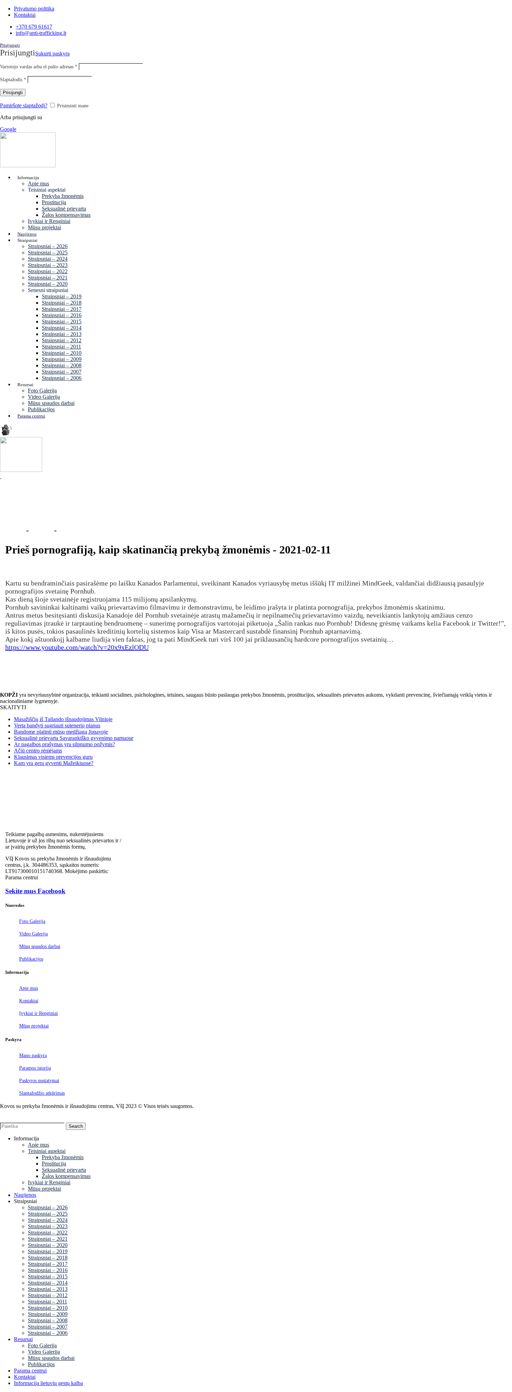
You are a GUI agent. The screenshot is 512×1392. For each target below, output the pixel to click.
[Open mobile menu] (0, 476)
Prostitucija (54, 202)
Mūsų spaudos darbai (51, 403)
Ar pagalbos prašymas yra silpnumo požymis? (64, 744)
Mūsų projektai (44, 227)
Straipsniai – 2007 (62, 372)
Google (8, 129)
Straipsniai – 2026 (48, 246)
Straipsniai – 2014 (62, 328)
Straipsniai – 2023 (48, 265)
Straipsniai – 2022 (48, 271)
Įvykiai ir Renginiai (49, 221)
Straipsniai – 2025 (48, 252)
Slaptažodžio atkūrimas (42, 1093)
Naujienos (41, 531)
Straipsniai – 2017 (62, 309)
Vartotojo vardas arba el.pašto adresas (38, 66)
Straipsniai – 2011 (61, 347)
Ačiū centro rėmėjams (38, 751)
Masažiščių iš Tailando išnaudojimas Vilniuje (63, 719)
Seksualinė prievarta (64, 209)
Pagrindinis (12, 531)
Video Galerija (44, 397)
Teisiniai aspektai (46, 1151)
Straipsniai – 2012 (62, 340)
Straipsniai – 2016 (62, 315)
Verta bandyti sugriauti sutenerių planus (57, 725)
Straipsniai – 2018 (62, 303)
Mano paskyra (33, 1055)
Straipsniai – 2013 (62, 334)
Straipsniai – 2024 (48, 259)
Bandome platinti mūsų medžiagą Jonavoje (61, 732)
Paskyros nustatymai (39, 1080)
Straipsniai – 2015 (62, 321)
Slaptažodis (13, 79)
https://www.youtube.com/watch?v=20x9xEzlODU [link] (77, 647)
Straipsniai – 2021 (48, 278)
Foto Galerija (42, 390)
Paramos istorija (35, 1068)
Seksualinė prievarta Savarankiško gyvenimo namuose (73, 738)
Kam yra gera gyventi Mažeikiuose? (53, 763)
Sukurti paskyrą (52, 53)
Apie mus (38, 183)
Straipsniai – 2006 (62, 378)
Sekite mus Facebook (35, 891)
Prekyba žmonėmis (63, 196)
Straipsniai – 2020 (48, 284)
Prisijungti (13, 92)
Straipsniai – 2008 (62, 365)
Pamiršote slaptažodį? (23, 105)
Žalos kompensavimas (66, 215)
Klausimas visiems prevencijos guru (53, 757)
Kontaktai (28, 1000)
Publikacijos (41, 409)
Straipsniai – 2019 (62, 296)
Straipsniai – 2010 (62, 353)
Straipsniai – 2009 (62, 359)
